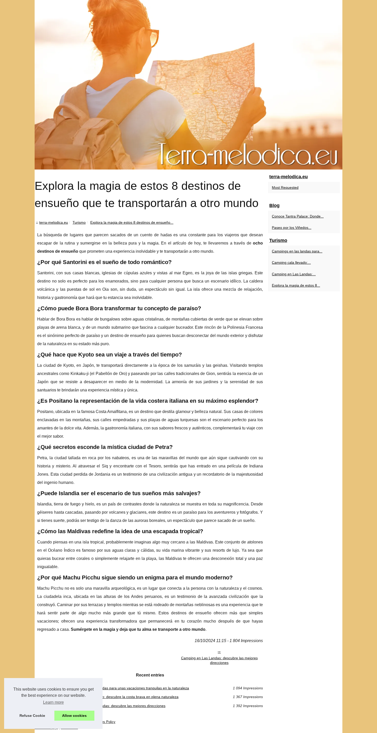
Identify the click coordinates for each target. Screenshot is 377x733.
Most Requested (285, 187)
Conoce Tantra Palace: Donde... (298, 216)
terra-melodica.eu (53, 222)
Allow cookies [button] (74, 715)
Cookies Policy (104, 722)
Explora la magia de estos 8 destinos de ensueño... (131, 222)
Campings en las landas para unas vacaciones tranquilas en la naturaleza (129, 688)
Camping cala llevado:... (291, 262)
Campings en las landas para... (297, 251)
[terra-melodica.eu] (188, 85)
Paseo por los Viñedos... (291, 227)
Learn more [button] (53, 702)
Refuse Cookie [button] (32, 715)
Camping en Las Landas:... (294, 274)
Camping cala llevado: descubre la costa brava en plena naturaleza (123, 697)
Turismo (79, 222)
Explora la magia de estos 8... (296, 285)
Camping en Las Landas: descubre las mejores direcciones (219, 660)
